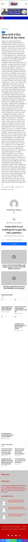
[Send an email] (12, 187)
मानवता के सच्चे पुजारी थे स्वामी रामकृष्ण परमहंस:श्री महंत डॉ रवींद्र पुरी (21, 309)
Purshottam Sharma (14, 210)
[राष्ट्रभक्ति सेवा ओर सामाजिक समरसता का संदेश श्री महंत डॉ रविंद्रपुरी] (21, 319)
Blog (8, 29)
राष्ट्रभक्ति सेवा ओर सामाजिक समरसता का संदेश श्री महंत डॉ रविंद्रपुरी (20, 326)
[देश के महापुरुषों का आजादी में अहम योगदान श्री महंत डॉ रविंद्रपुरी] (7, 374)
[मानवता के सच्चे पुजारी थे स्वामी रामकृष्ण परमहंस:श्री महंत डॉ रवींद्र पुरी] (21, 302)
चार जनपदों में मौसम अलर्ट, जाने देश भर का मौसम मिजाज (20, 460)
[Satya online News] (14, 3)
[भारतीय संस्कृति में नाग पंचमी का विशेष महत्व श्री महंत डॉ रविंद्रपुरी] (7, 302)
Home (4, 29)
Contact (16, 531)
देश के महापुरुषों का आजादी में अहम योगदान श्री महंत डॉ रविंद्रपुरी (7, 435)
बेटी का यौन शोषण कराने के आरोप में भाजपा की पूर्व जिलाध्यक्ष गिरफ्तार (20, 451)
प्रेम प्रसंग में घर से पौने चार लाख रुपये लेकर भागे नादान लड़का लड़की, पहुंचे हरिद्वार (6, 451)
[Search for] (26, 4)
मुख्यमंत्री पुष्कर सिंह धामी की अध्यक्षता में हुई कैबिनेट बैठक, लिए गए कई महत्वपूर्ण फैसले (7, 461)
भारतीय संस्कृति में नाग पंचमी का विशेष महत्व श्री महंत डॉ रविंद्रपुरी (7, 308)
